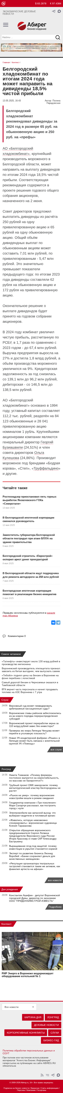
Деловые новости (46, 1025)
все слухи (56, 749)
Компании (31, 1090)
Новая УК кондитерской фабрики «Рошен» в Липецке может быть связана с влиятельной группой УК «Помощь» (34, 741)
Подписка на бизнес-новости (16, 1088)
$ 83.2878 (40, 3)
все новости (55, 880)
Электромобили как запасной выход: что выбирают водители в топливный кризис (32, 814)
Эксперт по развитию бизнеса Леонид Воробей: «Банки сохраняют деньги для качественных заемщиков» (32, 856)
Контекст (6, 924)
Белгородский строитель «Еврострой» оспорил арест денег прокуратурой (27, 557)
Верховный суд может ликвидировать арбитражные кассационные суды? (30, 707)
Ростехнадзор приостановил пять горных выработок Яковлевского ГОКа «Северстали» (29, 500)
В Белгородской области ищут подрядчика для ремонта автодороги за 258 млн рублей (31, 575)
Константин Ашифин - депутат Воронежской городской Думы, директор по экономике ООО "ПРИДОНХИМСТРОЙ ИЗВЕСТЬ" (34, 898)
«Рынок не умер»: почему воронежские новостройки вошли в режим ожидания (31, 796)
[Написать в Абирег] (59, 11)
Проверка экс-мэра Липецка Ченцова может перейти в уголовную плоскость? (34, 732)
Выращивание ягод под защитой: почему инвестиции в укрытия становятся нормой (33, 847)
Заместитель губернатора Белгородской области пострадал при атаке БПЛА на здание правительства (29, 538)
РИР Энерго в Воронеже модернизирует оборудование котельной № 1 (27, 975)
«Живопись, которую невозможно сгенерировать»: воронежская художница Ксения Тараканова (33, 823)
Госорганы (41, 1090)
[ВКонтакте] (53, 622)
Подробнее (55, 906)
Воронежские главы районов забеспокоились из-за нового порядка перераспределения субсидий (35, 716)
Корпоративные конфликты (26, 1032)
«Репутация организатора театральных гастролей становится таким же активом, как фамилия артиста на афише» (34, 866)
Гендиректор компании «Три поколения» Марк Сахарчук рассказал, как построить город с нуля (32, 805)
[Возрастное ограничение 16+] (3, 4)
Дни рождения (9, 889)
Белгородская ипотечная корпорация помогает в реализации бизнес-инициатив (29, 592)
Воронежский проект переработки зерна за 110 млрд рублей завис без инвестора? (34, 724)
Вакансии (35, 1088)
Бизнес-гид (51, 1040)
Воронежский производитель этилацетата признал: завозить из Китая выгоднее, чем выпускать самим (31, 670)
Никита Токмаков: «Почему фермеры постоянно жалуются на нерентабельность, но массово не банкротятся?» (34, 778)
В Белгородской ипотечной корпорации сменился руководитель (28, 519)
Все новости (12, 1007)
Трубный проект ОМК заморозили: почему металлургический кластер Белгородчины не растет (35, 788)
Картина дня (32, 1017)
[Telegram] (58, 622)
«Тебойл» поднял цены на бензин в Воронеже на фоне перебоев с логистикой (30, 677)
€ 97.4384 (55, 3)
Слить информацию (49, 1088)
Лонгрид (6, 769)
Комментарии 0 (17, 636)
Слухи (4, 699)
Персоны (21, 1090)
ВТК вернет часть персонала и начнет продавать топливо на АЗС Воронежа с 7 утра (30, 691)
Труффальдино (46, 468)
